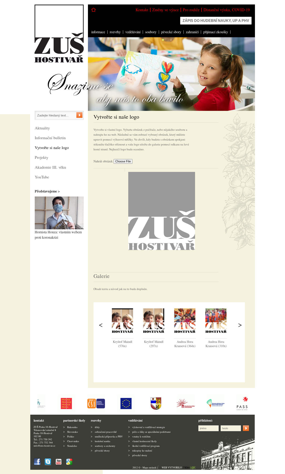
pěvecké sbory (171, 31)
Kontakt (142, 9)
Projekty (41, 157)
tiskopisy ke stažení (142, 450)
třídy (97, 427)
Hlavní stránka (93, 10)
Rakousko (72, 427)
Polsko (70, 436)
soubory (151, 31)
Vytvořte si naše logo (52, 147)
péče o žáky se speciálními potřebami (151, 431)
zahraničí (192, 31)
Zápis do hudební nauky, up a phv (216, 21)
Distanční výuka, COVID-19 (227, 9)
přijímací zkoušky (215, 31)
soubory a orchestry (105, 445)
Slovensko (72, 431)
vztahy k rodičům (141, 436)
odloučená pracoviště (106, 431)
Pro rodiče (191, 9)
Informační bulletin (50, 137)
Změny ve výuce (165, 9)
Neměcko (72, 445)
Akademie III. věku (50, 167)
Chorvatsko (73, 441)
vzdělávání (132, 31)
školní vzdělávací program (146, 445)
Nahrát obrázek (104, 161)
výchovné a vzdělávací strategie (148, 427)
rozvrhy (115, 31)
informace (98, 31)
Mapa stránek (149, 467)
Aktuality (42, 127)
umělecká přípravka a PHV (109, 436)
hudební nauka (102, 441)
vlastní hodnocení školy (144, 441)
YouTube (42, 177)
